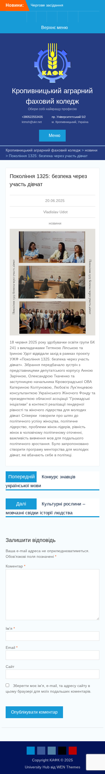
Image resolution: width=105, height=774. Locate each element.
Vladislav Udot (55, 212)
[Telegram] (31, 16)
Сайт (10, 666)
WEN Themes (68, 767)
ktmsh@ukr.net (32, 122)
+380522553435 (32, 116)
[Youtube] (73, 16)
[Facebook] (42, 16)
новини (55, 223)
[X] (63, 16)
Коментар (15, 566)
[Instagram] (52, 16)
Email (12, 647)
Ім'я (10, 628)
